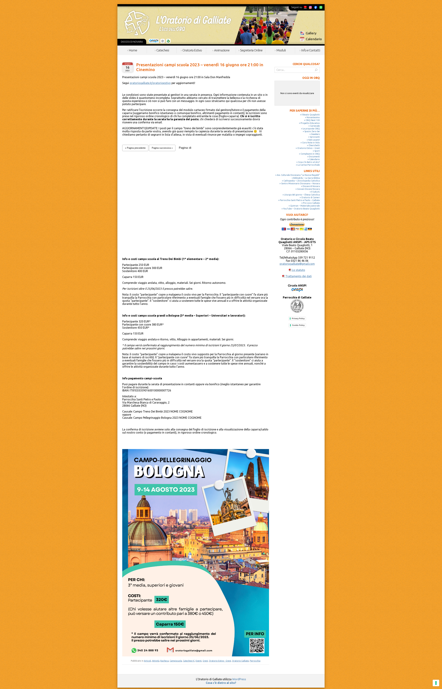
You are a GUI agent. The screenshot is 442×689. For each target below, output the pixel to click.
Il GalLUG (315, 192)
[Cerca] (316, 70)
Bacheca (164, 661)
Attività (155, 661)
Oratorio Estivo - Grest (220, 661)
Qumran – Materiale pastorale (305, 206)
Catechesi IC (189, 661)
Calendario (314, 39)
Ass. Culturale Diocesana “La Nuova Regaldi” (298, 175)
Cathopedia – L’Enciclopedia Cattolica (302, 181)
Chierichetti (314, 145)
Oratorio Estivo (192, 50)
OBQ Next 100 (313, 120)
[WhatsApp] (321, 7)
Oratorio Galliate (240, 661)
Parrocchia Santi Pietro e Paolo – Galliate (300, 200)
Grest (205, 661)
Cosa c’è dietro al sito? (309, 162)
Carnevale (315, 126)
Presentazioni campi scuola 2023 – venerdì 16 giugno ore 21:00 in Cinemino (199, 67)
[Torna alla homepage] (177, 23)
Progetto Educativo (310, 123)
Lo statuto (298, 270)
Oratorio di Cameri (310, 197)
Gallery (311, 33)
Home (133, 50)
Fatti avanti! (314, 140)
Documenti (314, 156)
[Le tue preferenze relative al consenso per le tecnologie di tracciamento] (436, 683)
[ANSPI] (154, 41)
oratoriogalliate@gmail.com (297, 263)
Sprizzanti (315, 137)
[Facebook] (316, 7)
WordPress (239, 679)
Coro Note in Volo (311, 142)
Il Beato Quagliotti (311, 115)
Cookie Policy (298, 325)
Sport (317, 151)
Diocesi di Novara (311, 186)
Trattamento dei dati (298, 276)
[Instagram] (310, 7)
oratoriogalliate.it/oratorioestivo (150, 83)
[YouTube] (305, 7)
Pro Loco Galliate (311, 203)
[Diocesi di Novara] (168, 41)
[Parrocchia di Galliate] (162, 41)
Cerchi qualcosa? (306, 64)
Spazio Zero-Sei (312, 131)
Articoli (147, 661)
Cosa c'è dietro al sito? (221, 682)
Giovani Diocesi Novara (308, 189)
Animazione (221, 50)
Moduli (281, 50)
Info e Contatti (310, 50)
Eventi (199, 661)
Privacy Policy (298, 318)
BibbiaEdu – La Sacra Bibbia (306, 178)
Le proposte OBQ (311, 128)
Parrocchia (255, 661)
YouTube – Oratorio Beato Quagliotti (301, 209)
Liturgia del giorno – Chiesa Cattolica (302, 195)
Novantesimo (313, 117)
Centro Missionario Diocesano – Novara (300, 183)
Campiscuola (176, 661)
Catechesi (162, 50)
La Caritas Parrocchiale (308, 165)
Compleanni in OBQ (310, 154)
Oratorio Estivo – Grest (308, 148)
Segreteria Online (251, 50)
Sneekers (315, 134)
